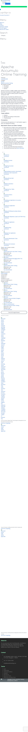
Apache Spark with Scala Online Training (12, 251)
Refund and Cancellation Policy (10, 677)
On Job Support (3, 28)
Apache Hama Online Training (10, 291)
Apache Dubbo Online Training (10, 265)
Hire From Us (6, 674)
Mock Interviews (20, 148)
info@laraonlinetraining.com (10, 663)
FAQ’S (5, 669)
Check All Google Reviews (14, 312)
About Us (2, 22)
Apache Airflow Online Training (10, 284)
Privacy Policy (6, 670)
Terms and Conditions (8, 671)
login (5, 247)
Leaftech (16, 680)
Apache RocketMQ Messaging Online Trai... (13, 258)
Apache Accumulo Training (7, 83)
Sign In (10, 730)
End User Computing (5, 423)
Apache (2, 81)
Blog (1, 24)
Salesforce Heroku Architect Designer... (12, 298)
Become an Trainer (4, 29)
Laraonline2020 (4, 79)
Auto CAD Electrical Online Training (11, 305)
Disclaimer (6, 673)
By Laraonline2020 (8, 255)
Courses (2, 15)
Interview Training (4, 26)
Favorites (6, 15)
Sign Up (7, 730)
